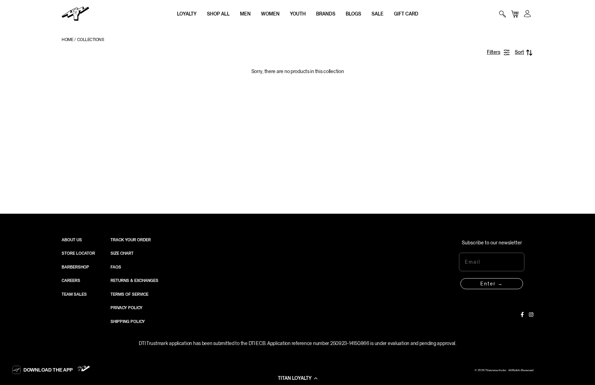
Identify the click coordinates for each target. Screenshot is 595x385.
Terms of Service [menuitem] (129, 294)
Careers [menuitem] (71, 280)
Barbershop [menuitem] (75, 267)
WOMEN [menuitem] (270, 14)
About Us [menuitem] (72, 240)
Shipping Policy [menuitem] (128, 321)
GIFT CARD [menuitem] (406, 14)
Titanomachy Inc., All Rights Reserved (509, 370)
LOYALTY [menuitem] (187, 14)
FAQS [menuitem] (116, 267)
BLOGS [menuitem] (353, 14)
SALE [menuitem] (378, 14)
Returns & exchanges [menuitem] (134, 280)
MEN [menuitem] (245, 14)
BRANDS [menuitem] (325, 14)
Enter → (491, 284)
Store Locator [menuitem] (78, 253)
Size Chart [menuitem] (122, 253)
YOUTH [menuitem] (298, 14)
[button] (297, 378)
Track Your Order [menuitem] (131, 240)
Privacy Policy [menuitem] (127, 308)
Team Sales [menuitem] (74, 294)
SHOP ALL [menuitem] (218, 14)
